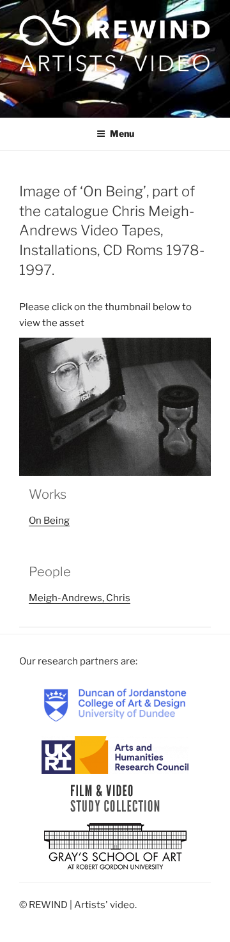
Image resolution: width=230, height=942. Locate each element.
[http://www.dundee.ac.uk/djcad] (115, 704)
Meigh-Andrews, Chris (79, 598)
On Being (49, 520)
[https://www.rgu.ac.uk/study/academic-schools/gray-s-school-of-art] (115, 847)
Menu (122, 133)
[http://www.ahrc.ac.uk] (115, 754)
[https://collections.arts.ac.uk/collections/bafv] (115, 798)
